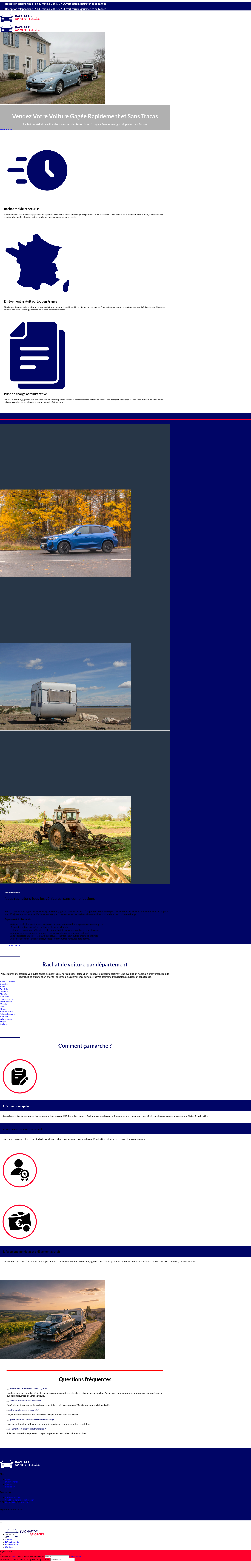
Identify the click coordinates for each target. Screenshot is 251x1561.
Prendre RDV (11, 1544)
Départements (11, 1482)
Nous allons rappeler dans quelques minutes (22, 1556)
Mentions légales (12, 1497)
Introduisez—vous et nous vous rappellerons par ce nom (25, 1559)
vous (13, 1556)
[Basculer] (8, 1389)
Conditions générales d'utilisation (19, 1500)
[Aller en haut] (1, 1522)
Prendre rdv (10, 1487)
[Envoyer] (6, 1537)
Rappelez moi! (75, 1556)
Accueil (8, 1479)
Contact (8, 1484)
